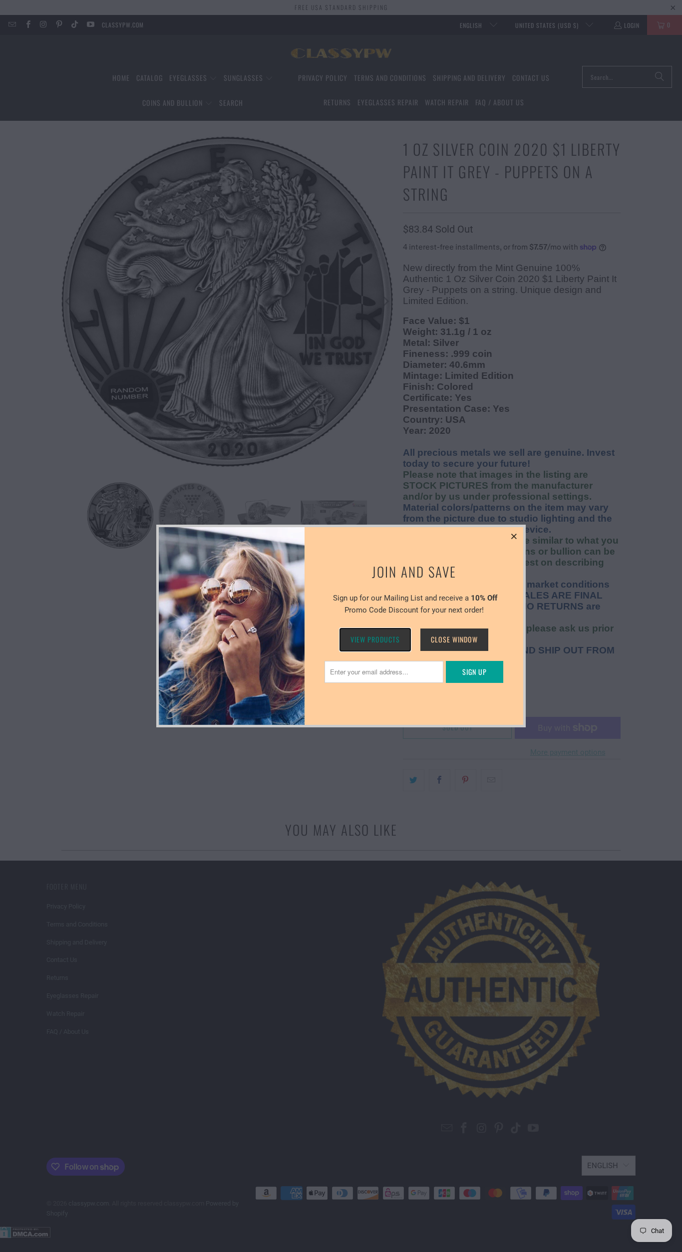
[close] (514, 536)
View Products (375, 639)
